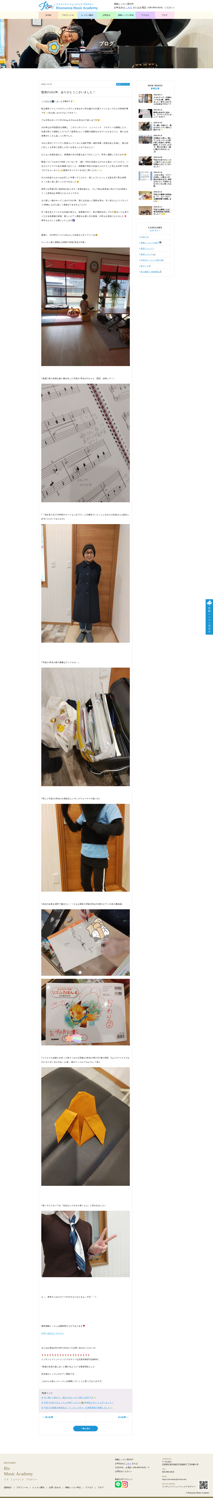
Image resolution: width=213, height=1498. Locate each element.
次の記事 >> (123, 1417)
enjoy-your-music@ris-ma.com (174, 1479)
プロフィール (68, 15)
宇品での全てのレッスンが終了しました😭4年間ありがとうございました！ (79, 1403)
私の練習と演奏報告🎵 (151, 272)
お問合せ (106, 15)
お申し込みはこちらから (52, 1333)
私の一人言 (146, 266)
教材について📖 (148, 254)
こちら (129, 7)
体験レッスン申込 (126, 15)
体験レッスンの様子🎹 (151, 243)
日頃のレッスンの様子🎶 (152, 260)
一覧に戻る (85, 1428)
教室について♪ (123, 84)
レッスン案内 (87, 15)
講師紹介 (8, 1487)
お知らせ (145, 237)
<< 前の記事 (48, 1417)
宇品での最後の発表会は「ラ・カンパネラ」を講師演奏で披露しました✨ (78, 1408)
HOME (48, 15)
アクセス (145, 15)
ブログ (165, 15)
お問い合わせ (55, 1487)
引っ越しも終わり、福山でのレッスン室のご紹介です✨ (70, 1397)
